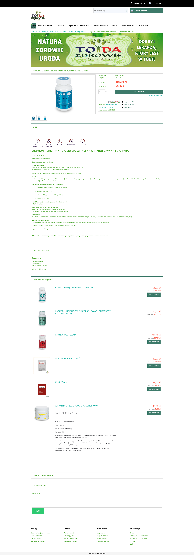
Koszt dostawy (36, 538)
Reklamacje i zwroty (38, 541)
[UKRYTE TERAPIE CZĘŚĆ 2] (42, 365)
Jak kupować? (69, 533)
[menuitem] (51, 25)
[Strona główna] (38, 15)
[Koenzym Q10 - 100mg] (42, 342)
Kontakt (133, 541)
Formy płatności (36, 536)
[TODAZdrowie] (97, 50)
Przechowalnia (102, 538)
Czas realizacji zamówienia (40, 533)
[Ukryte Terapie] (42, 389)
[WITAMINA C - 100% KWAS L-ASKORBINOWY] (42, 413)
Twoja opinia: (36, 493)
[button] (127, 102)
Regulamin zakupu (70, 541)
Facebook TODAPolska (138, 538)
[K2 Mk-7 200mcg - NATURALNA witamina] (42, 294)
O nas (132, 533)
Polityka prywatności (71, 538)
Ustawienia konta (103, 541)
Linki (131, 544)
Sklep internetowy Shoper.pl (97, 553)
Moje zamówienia (103, 536)
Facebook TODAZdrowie (139, 536)
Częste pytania (69, 536)
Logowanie (101, 533)
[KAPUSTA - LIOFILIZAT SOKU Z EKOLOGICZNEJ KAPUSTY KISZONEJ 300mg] (42, 318)
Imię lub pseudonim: (39, 485)
